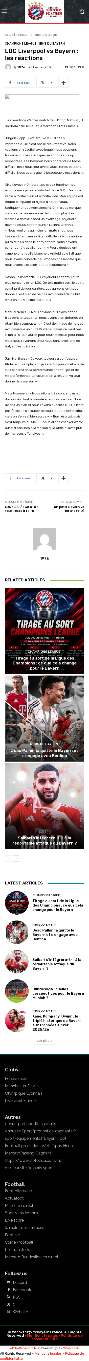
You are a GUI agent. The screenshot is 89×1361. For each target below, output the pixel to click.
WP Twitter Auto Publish (25, 1348)
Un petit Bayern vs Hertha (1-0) (69, 509)
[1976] (9, 67)
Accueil (10, 35)
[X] (8, 1304)
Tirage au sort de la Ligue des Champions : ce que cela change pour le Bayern (45, 663)
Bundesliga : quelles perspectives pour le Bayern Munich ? (58, 993)
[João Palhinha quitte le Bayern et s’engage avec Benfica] (44, 718)
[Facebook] (8, 1290)
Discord (20, 1283)
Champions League (44, 35)
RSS (17, 1297)
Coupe (22, 35)
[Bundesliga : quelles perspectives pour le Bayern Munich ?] (17, 991)
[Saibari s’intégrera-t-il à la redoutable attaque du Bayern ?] (44, 806)
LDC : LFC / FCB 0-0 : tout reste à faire (21, 509)
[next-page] (16, 858)
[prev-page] (8, 858)
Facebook (22, 1290)
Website (20, 1312)
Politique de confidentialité (57, 1337)
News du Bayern (51, 43)
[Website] (8, 1312)
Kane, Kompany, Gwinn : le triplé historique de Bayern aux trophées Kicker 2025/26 (57, 1023)
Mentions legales (42, 1335)
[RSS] (8, 1297)
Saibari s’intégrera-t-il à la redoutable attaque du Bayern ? (44, 840)
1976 (21, 67)
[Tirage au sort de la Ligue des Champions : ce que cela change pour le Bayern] (44, 631)
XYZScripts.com (69, 1348)
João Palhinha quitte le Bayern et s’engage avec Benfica (44, 753)
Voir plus (43, 1041)
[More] (63, 83)
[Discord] (8, 1282)
